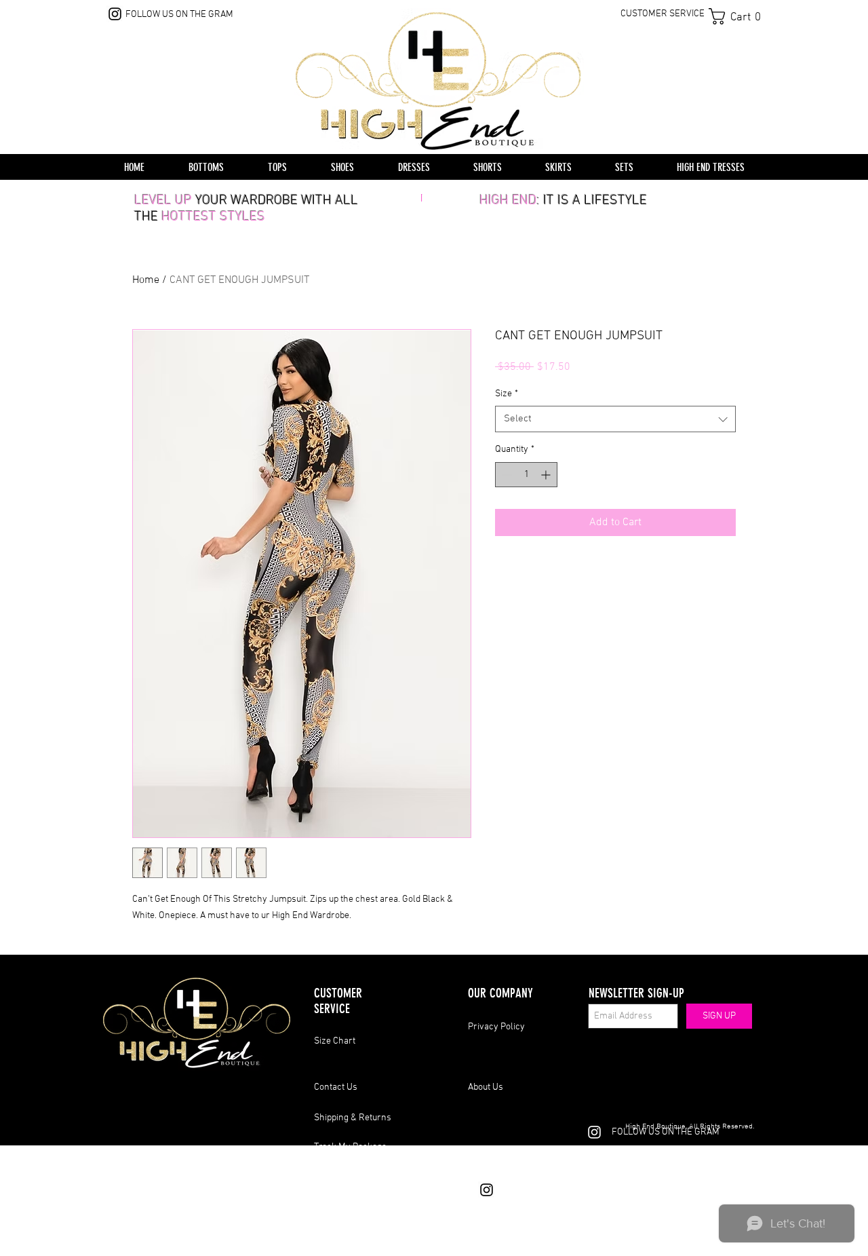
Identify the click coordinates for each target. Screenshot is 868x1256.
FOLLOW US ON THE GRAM (179, 14)
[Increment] (546, 475)
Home (145, 280)
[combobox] (615, 419)
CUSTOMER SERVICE (662, 14)
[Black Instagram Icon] (114, 13)
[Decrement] (505, 475)
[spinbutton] (526, 475)
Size (506, 394)
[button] (739, 16)
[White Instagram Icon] (594, 1132)
